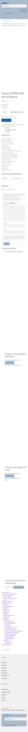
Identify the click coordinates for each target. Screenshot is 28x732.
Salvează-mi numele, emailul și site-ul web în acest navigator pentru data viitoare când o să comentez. (14, 238)
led (12, 126)
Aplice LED (4, 662)
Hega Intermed (5, 689)
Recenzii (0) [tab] (7, 131)
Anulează (21, 112)
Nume (5, 223)
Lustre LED (4, 670)
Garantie (4, 700)
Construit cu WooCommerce (17, 710)
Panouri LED (18, 23)
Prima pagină (5, 23)
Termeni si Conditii (6, 692)
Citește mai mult (19, 587)
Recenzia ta (6, 204)
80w (7, 126)
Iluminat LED (12, 23)
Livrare (3, 697)
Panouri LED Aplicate (19, 124)
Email (5, 230)
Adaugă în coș (6, 120)
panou (15, 126)
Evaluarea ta (6, 203)
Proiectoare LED (5, 675)
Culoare (5, 112)
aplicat (9, 126)
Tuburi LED (4, 678)
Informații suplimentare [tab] (10, 129)
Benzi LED (4, 667)
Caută (6, 716)
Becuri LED (4, 665)
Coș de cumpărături (10, 725)
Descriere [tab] (7, 128)
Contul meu (7, 714)
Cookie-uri (4, 694)
